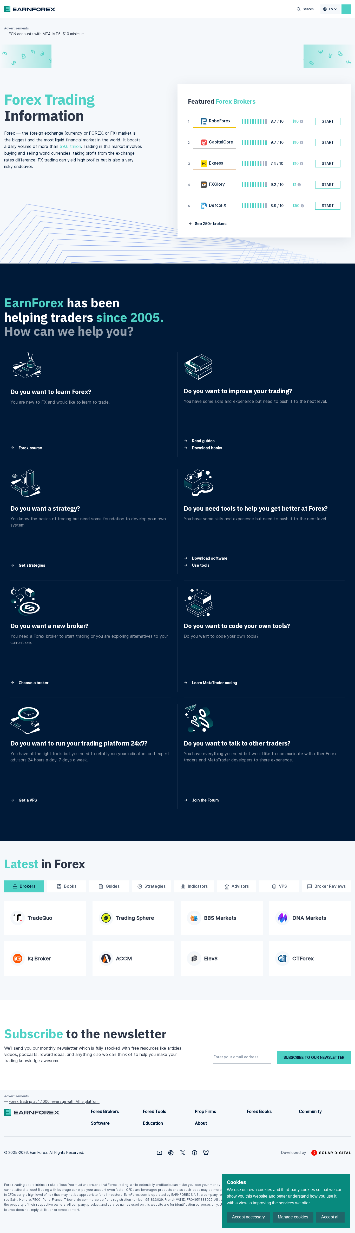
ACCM (124, 958)
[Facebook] (194, 1152)
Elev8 (211, 958)
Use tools (200, 565)
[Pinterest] (171, 1152)
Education (153, 1123)
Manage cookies (293, 1217)
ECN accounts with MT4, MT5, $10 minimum (46, 34)
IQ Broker (39, 958)
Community (310, 1111)
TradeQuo (40, 918)
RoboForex (220, 120)
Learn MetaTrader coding (214, 682)
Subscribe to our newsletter (314, 1057)
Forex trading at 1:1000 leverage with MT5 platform (54, 1101)
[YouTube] (159, 1153)
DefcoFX (217, 205)
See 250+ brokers (210, 223)
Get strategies (31, 565)
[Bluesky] (206, 1152)
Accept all (330, 1217)
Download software (209, 558)
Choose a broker (33, 682)
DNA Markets (309, 918)
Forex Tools (154, 1111)
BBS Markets (220, 918)
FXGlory (217, 184)
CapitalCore (221, 142)
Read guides (203, 441)
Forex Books (259, 1111)
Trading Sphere (135, 918)
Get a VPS (27, 800)
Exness (216, 163)
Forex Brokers (105, 1111)
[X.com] (183, 1153)
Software (100, 1123)
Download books (206, 448)
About (201, 1123)
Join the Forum (205, 800)
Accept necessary (248, 1217)
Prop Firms (205, 1111)
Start (328, 121)
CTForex (303, 958)
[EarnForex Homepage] (29, 9)
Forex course (30, 448)
